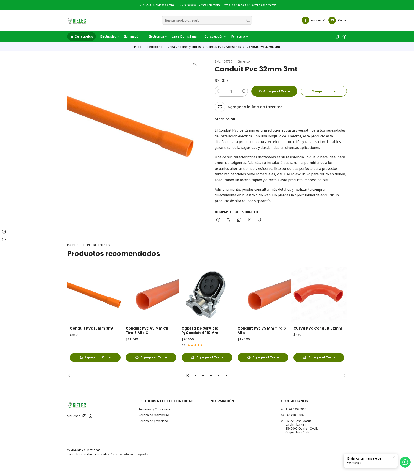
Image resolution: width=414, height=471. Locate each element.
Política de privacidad (153, 421)
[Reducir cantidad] (218, 91)
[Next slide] (343, 375)
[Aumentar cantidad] (244, 91)
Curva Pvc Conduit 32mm (317, 328)
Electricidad (154, 46)
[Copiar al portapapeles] (260, 220)
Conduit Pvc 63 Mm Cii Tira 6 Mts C (147, 330)
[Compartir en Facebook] (218, 220)
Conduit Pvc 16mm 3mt (92, 328)
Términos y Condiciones (155, 409)
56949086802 (294, 415)
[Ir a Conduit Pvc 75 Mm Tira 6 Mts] (263, 295)
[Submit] (248, 20)
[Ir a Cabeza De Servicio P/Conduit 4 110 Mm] (207, 295)
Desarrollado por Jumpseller (130, 454)
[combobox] (207, 20)
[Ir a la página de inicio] (76, 20)
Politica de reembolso (153, 415)
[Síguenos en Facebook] (344, 36)
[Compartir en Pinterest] (249, 220)
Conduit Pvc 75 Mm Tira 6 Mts (262, 330)
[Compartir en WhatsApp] (239, 220)
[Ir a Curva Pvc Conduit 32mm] (319, 295)
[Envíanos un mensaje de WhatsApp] (405, 462)
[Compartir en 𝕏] (228, 220)
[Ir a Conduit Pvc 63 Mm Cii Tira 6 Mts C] (151, 295)
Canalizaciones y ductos (184, 46)
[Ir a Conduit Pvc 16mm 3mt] (95, 295)
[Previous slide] (70, 375)
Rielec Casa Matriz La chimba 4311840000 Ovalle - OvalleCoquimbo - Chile (301, 426)
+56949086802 (295, 409)
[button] (81, 36)
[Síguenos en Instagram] (336, 36)
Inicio (137, 46)
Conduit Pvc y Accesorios (223, 46)
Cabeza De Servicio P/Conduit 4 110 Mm (200, 330)
